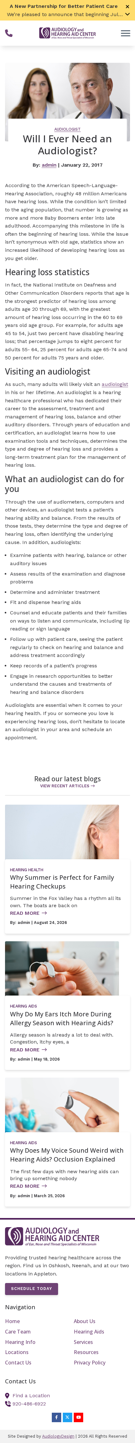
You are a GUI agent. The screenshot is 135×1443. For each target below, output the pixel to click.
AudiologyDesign (58, 1436)
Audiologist (67, 129)
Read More (25, 913)
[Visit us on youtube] (78, 1417)
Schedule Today (31, 1288)
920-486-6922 (29, 1404)
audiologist (115, 384)
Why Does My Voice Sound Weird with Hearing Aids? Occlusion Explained (67, 1154)
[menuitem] (33, 1321)
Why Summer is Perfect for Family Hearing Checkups (62, 881)
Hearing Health (26, 869)
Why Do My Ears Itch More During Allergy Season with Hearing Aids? (61, 1018)
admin (49, 165)
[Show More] (127, 14)
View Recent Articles (64, 786)
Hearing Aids (23, 1006)
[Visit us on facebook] (56, 1417)
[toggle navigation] (125, 33)
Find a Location (31, 1396)
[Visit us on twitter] (67, 1417)
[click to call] (9, 33)
